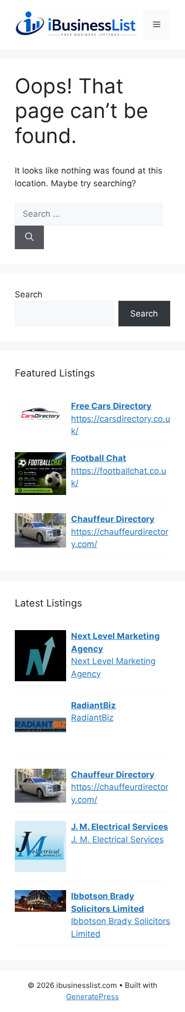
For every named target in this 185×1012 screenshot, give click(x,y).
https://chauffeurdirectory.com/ (119, 538)
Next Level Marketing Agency (115, 642)
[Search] (29, 237)
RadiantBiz (93, 705)
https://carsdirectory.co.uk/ (120, 425)
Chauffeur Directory (112, 519)
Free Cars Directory (111, 406)
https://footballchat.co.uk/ (118, 477)
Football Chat (98, 458)
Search (28, 294)
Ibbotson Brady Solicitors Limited (107, 902)
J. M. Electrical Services (119, 827)
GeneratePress (92, 996)
